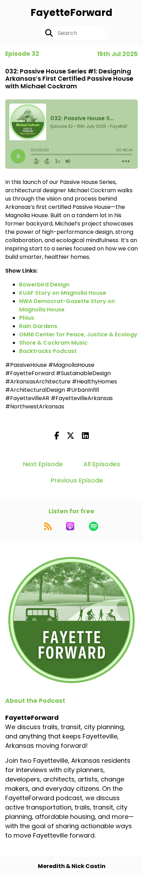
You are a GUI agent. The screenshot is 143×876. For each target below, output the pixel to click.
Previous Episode (77, 480)
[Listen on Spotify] (93, 526)
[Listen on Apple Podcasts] (70, 526)
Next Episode (43, 464)
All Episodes (101, 464)
